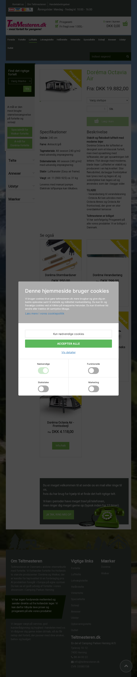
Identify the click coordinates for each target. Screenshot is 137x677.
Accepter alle (68, 343)
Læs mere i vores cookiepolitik (44, 313)
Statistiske (43, 382)
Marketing (93, 382)
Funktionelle (93, 364)
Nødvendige (43, 364)
